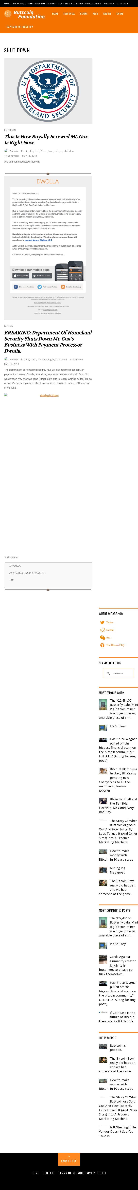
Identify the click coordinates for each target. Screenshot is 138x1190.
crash (33, 359)
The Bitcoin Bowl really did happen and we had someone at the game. (117, 887)
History (109, 3)
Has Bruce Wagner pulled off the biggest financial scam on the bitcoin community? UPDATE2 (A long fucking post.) (118, 749)
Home (55, 13)
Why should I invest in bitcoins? (79, 3)
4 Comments (76, 359)
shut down (69, 151)
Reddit (107, 13)
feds (37, 151)
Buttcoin (10, 130)
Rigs (95, 13)
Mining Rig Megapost (117, 870)
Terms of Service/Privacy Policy (82, 1173)
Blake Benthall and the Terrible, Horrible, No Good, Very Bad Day (118, 805)
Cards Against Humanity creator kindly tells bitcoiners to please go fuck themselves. (117, 965)
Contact (122, 3)
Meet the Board (14, 3)
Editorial (69, 13)
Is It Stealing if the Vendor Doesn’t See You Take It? (117, 1131)
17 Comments (12, 155)
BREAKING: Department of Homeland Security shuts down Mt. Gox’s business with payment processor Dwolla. (47, 342)
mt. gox (59, 151)
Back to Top (69, 1161)
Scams (84, 13)
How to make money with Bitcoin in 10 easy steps (116, 855)
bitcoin (24, 151)
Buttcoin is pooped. (118, 1047)
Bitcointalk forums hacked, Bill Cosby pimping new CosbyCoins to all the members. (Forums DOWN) (118, 780)
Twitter (110, 622)
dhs (31, 151)
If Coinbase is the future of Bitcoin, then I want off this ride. (117, 1017)
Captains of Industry (20, 26)
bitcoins (25, 359)
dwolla (41, 359)
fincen (44, 151)
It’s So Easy (118, 726)
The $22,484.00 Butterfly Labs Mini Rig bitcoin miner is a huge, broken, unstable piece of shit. (118, 709)
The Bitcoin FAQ (115, 645)
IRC (108, 637)
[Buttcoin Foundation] (25, 16)
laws (50, 151)
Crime (119, 13)
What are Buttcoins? (42, 3)
